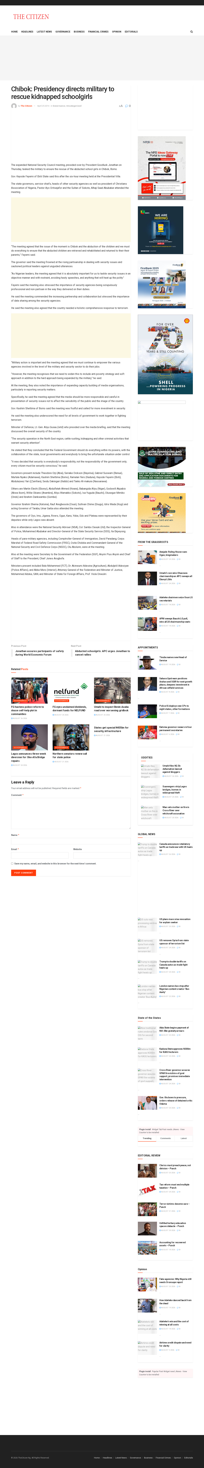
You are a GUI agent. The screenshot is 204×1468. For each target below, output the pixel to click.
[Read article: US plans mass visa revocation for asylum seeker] (147, 924)
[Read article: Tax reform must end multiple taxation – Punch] (147, 1190)
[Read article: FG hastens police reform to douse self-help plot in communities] (29, 691)
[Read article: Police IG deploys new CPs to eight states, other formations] (147, 711)
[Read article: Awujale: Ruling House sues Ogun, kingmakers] (147, 557)
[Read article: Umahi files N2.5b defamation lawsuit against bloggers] (150, 771)
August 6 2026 (167, 734)
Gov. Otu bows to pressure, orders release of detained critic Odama (175, 1100)
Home (14, 31)
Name (15, 835)
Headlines (27, 31)
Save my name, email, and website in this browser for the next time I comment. (55, 863)
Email (15, 849)
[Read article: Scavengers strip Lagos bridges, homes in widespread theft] (150, 792)
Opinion (116, 31)
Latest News (44, 31)
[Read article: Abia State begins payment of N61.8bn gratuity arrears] (147, 1033)
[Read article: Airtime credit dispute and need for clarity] (147, 1348)
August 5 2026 (167, 1350)
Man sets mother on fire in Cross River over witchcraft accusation (176, 810)
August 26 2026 (20, 718)
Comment (17, 795)
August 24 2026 (20, 765)
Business (79, 31)
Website (77, 849)
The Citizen (26, 106)
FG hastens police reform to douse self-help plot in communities (27, 710)
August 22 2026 (168, 996)
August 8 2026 (167, 692)
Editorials (131, 31)
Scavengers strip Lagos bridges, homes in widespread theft (175, 789)
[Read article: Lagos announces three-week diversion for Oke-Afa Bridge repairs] (29, 737)
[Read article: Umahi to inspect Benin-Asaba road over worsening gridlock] (112, 691)
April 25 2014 (43, 106)
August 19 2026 (168, 665)
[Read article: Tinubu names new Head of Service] (147, 663)
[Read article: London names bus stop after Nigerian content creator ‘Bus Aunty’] (147, 991)
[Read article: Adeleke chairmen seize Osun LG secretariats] (147, 603)
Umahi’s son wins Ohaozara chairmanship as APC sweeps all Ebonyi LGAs (175, 576)
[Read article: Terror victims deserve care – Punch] (147, 1209)
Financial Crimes (98, 31)
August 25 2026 (61, 715)
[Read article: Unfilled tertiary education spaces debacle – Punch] (147, 1228)
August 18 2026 (168, 605)
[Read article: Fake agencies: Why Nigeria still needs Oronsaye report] (147, 1284)
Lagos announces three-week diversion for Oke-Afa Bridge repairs (28, 757)
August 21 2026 (61, 762)
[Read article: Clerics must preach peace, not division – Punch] (147, 1171)
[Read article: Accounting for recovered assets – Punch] (147, 1248)
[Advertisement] (102, 58)
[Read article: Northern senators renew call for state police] (71, 737)
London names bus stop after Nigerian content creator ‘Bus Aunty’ (174, 989)
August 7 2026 (167, 713)
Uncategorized (73, 106)
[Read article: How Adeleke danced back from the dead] (147, 1306)
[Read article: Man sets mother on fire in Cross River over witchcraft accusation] (150, 812)
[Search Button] (191, 32)
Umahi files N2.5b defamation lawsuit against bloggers (172, 769)
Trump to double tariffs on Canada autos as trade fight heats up (173, 964)
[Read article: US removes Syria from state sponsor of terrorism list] (147, 946)
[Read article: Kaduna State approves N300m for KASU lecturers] (147, 1054)
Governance (62, 31)
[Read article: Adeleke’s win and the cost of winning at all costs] (147, 1327)
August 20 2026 (171, 818)
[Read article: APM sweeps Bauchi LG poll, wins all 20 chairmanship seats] (147, 624)
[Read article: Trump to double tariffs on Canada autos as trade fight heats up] (147, 967)
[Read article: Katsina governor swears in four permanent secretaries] (147, 732)
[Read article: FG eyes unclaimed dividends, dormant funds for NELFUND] (71, 691)
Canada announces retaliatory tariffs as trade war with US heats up (176, 847)
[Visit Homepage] (31, 17)
